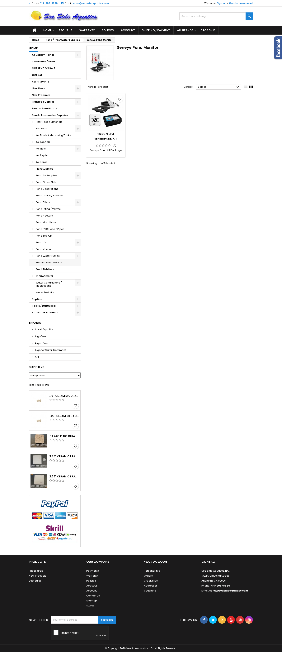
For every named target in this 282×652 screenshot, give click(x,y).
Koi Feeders (43, 142)
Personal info (152, 571)
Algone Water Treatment (50, 350)
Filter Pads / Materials (49, 122)
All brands (185, 30)
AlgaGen (40, 336)
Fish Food (41, 128)
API (36, 357)
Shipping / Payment (156, 30)
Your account (156, 562)
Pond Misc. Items (46, 222)
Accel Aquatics (44, 329)
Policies (108, 30)
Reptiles (37, 299)
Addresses (150, 585)
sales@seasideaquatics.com (91, 3)
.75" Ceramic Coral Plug (64, 395)
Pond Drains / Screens (49, 195)
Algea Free (41, 343)
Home (47, 30)
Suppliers (36, 367)
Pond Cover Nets (46, 182)
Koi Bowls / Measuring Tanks (53, 135)
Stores (90, 605)
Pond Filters (43, 202)
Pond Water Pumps (48, 256)
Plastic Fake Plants (44, 108)
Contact (209, 562)
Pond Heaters (44, 215)
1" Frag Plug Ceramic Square (64, 436)
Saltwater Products (45, 312)
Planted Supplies (43, 102)
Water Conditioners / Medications (49, 284)
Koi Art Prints (40, 81)
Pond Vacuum (44, 249)
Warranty (87, 30)
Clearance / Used (43, 61)
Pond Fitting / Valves (48, 209)
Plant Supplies (44, 169)
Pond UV (41, 242)
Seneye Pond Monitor (49, 262)
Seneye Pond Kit (105, 139)
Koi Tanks (41, 162)
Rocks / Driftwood (44, 306)
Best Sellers (39, 385)
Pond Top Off (44, 236)
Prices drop (36, 571)
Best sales (35, 581)
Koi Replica (42, 155)
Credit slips (151, 581)
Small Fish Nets (45, 269)
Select (219, 87)
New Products (41, 95)
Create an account (241, 3)
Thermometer (44, 276)
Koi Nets (41, 148)
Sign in (221, 3)
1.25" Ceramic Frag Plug (64, 416)
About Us (65, 30)
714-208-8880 (49, 3)
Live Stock (38, 88)
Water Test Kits (45, 292)
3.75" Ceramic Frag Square (64, 456)
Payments (92, 571)
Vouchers (150, 590)
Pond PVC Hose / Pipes (50, 229)
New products (37, 576)
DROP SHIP (207, 30)
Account (128, 30)
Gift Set (37, 75)
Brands (35, 322)
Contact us (93, 595)
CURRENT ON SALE (43, 68)
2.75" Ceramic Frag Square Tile (64, 476)
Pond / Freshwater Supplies (50, 115)
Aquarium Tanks (43, 55)
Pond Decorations (47, 189)
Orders (148, 576)
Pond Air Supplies (46, 175)
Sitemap (91, 600)
